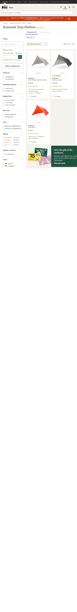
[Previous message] (8, 18)
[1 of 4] (37, 73)
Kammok (5, 23)
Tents (23, 23)
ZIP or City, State (8, 53)
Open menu (73, 7)
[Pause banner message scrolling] (69, 18)
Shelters (29, 23)
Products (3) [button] (31, 32)
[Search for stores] (20, 57)
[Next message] (66, 18)
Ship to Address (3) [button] (12, 66)
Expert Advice (44, 32)
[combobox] (38, 12)
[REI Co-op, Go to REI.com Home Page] (5, 7)
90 (73, 44)
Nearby (19, 53)
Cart (69, 7)
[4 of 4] (40, 73)
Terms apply (58, 160)
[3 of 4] (39, 73)
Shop (11, 7)
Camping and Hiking (14, 23)
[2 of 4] (38, 73)
